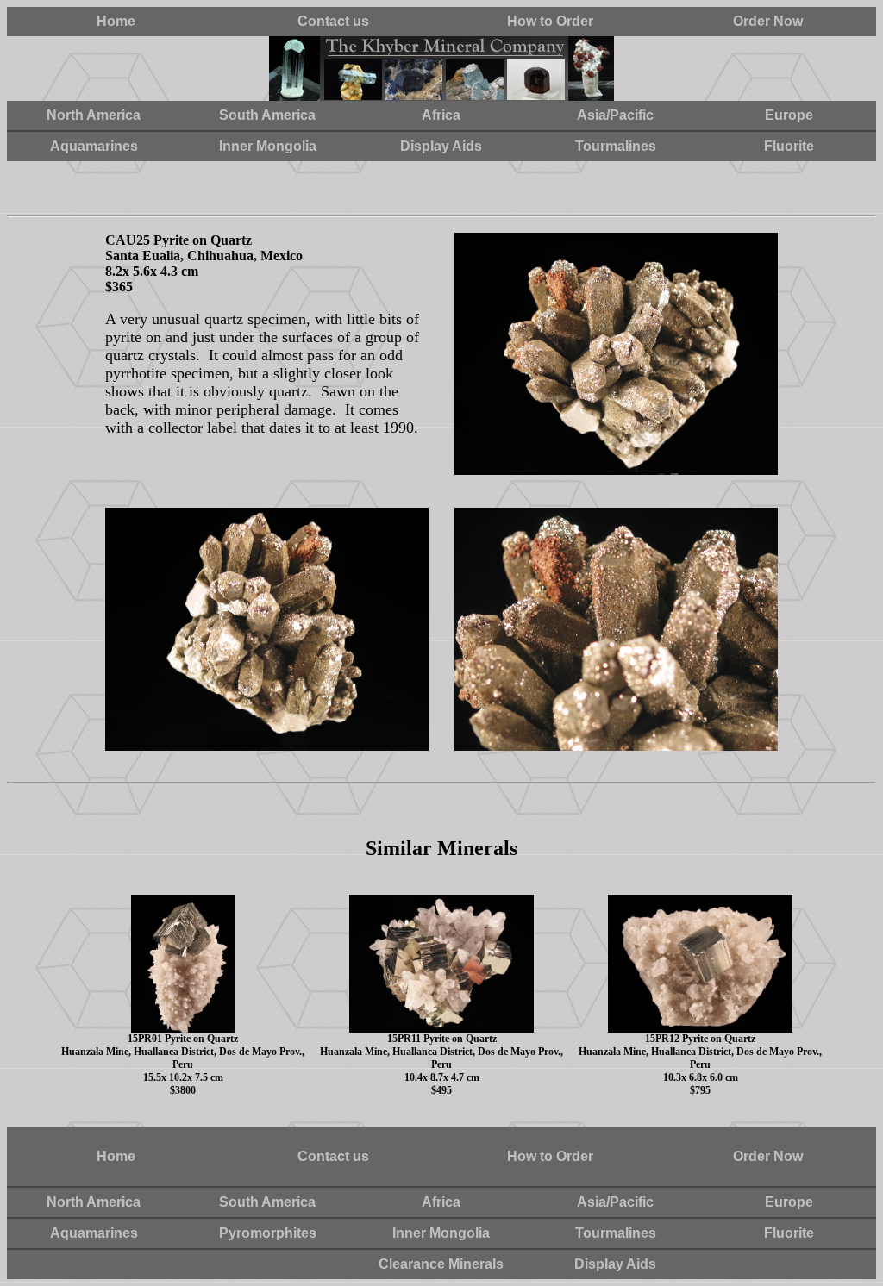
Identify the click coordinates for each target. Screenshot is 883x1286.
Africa (441, 115)
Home (116, 21)
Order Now (768, 21)
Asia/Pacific (615, 115)
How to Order (550, 21)
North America (94, 115)
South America (267, 115)
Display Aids (441, 146)
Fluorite (789, 146)
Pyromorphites (267, 1233)
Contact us (333, 21)
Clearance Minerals (441, 1264)
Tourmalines (615, 146)
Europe (789, 115)
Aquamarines (94, 146)
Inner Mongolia (267, 146)
